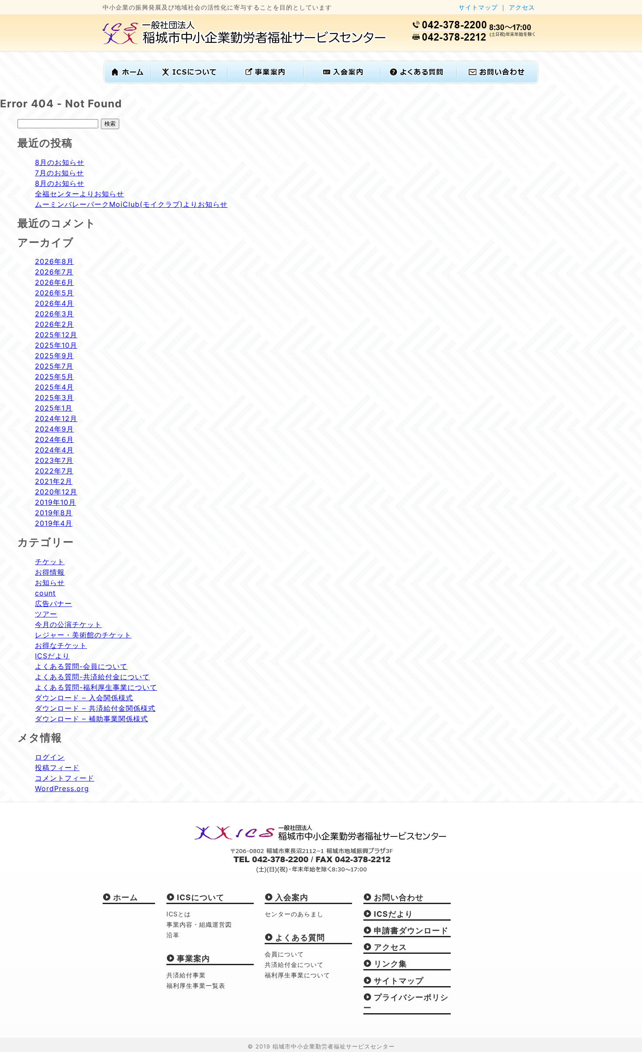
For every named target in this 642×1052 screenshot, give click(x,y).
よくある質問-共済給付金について (92, 676)
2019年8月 (53, 512)
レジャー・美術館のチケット (83, 635)
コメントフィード (64, 778)
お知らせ (50, 582)
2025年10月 (56, 345)
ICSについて (199, 897)
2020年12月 (56, 491)
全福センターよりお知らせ (79, 193)
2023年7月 (54, 460)
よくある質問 (299, 937)
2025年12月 (56, 334)
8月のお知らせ (59, 162)
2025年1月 (53, 408)
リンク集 (389, 963)
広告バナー (53, 603)
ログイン (50, 757)
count (45, 593)
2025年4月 (54, 387)
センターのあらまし (294, 914)
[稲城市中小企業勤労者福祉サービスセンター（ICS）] (245, 40)
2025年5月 (54, 376)
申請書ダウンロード (410, 930)
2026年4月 (54, 303)
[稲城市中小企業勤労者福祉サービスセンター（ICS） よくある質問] (419, 78)
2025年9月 (54, 355)
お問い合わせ (398, 897)
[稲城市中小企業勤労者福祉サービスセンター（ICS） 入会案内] (342, 78)
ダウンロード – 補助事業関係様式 (91, 718)
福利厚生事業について (297, 975)
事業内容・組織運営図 (199, 924)
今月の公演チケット (68, 624)
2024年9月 (54, 429)
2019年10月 (55, 502)
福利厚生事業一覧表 (195, 985)
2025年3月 (54, 397)
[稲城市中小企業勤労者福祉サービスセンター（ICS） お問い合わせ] (495, 78)
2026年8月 (54, 261)
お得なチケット (61, 645)
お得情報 (50, 572)
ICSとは (178, 914)
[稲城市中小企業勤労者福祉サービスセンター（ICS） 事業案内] (266, 78)
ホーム (124, 897)
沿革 (172, 935)
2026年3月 (54, 313)
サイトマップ (478, 7)
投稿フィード (57, 767)
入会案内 (290, 897)
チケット (50, 561)
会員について (284, 954)
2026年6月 (54, 282)
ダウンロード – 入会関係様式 (84, 697)
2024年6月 (54, 439)
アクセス (522, 7)
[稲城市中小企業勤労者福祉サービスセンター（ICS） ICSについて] (190, 78)
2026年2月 (54, 324)
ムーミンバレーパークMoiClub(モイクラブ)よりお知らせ (131, 204)
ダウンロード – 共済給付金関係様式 (95, 708)
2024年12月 (56, 418)
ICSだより (52, 655)
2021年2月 (53, 481)
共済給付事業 (186, 975)
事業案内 (192, 958)
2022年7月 (54, 470)
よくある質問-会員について (81, 666)
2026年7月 (54, 271)
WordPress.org (62, 788)
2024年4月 (54, 449)
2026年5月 (54, 292)
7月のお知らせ (59, 172)
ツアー (46, 614)
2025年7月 (54, 366)
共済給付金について (294, 964)
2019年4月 (53, 523)
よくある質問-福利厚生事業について (96, 687)
